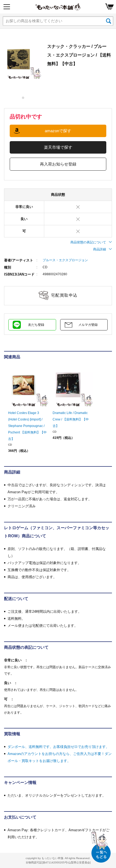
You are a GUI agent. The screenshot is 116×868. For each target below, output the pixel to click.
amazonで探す (58, 130)
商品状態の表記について (88, 242)
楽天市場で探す (58, 147)
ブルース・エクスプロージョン (65, 260)
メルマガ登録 (88, 325)
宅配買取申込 (64, 295)
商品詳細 (99, 249)
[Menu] (6, 7)
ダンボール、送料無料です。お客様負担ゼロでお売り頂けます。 (58, 747)
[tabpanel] (23, 60)
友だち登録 (36, 325)
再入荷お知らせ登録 (58, 164)
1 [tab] (23, 98)
